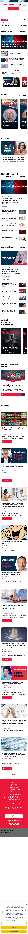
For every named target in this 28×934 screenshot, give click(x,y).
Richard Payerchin (5, 313)
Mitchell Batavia (7, 545)
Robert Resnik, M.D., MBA (10, 470)
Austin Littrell (5, 293)
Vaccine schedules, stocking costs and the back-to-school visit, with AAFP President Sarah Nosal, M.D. (13, 159)
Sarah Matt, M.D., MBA (6, 286)
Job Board (14, 791)
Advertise (14, 784)
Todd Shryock (5, 213)
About (14, 782)
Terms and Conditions (14, 793)
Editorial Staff (14, 787)
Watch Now (7, 276)
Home (14, 833)
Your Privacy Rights (14, 923)
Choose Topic (12, 8)
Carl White (6, 576)
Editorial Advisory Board (14, 789)
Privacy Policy (14, 796)
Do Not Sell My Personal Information (14, 798)
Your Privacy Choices (14, 799)
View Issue (4, 352)
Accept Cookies (14, 931)
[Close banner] (26, 2)
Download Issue (11, 352)
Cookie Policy (12, 920)
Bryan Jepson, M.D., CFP (7, 300)
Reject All (14, 927)
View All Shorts (22, 95)
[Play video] (14, 257)
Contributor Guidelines (14, 794)
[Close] (26, 904)
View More (24, 19)
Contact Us (14, 786)
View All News (13, 775)
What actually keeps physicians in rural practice (9, 24)
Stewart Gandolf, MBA (9, 687)
